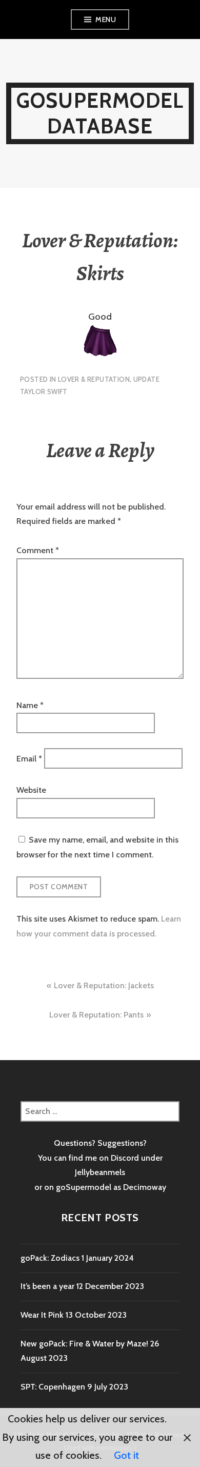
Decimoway (144, 1187)
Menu (105, 19)
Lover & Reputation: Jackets (104, 985)
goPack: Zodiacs (50, 1258)
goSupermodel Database (100, 113)
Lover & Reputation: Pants (96, 1015)
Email (29, 758)
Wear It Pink (42, 1315)
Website (31, 790)
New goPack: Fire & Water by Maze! (84, 1343)
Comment (37, 550)
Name (30, 705)
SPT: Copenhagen (53, 1387)
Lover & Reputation (94, 379)
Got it (126, 1455)
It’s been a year (47, 1286)
